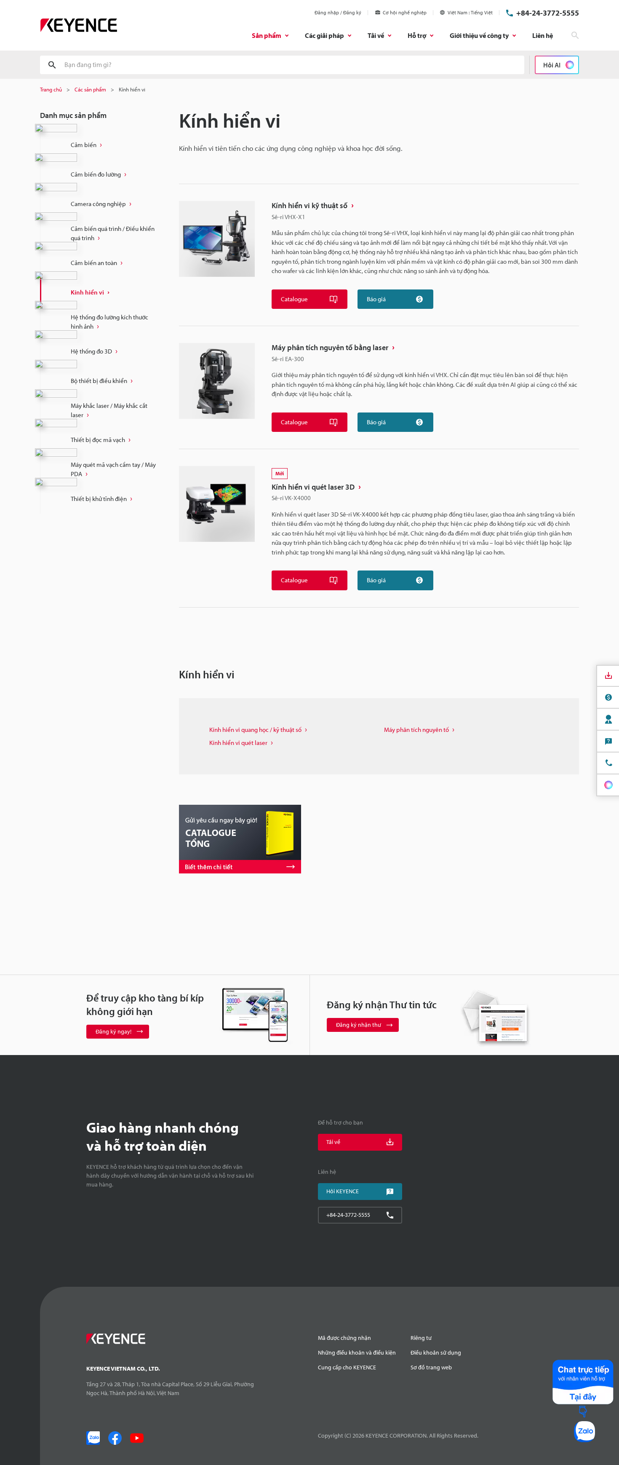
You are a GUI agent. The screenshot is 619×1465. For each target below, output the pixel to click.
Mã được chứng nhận (344, 1338)
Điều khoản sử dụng (436, 1352)
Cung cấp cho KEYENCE (347, 1367)
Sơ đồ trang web (431, 1367)
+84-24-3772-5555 (547, 13)
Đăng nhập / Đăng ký (338, 12)
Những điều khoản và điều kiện (357, 1352)
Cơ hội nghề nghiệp (405, 12)
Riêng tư (421, 1338)
